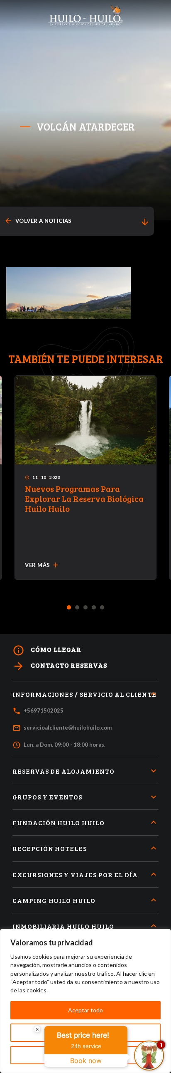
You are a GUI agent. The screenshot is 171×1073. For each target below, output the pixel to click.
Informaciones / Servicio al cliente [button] (84, 694)
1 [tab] (69, 607)
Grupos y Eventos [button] (47, 796)
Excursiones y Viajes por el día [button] (75, 874)
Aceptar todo (85, 1010)
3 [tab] (86, 607)
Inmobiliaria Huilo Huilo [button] (63, 926)
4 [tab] (94, 607)
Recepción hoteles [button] (49, 848)
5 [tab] (102, 607)
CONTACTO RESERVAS (59, 666)
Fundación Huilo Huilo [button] (58, 822)
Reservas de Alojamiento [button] (63, 771)
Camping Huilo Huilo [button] (53, 900)
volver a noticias (38, 221)
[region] (85, 1001)
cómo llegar (46, 650)
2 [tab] (77, 607)
